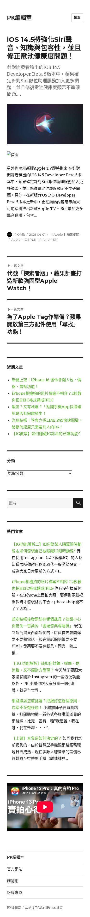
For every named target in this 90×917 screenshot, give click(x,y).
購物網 (12, 881)
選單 (77, 17)
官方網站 (14, 869)
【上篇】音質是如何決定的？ (37, 738)
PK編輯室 (19, 17)
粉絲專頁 (14, 892)
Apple (16, 239)
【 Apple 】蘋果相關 (64, 234)
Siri (55, 239)
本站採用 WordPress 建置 (44, 908)
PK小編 (19, 234)
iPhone (44, 239)
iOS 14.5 (30, 239)
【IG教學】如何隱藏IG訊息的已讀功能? (46, 433)
